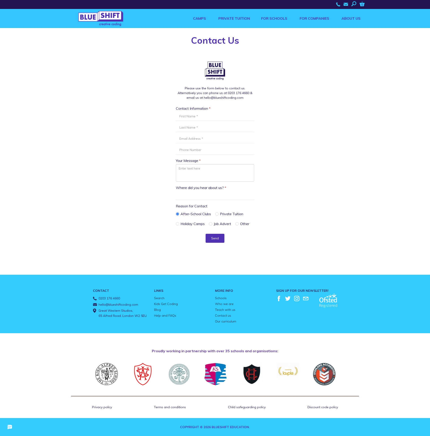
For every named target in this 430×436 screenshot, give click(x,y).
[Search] (355, 3)
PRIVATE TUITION (234, 18)
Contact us (223, 316)
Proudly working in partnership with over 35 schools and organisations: (215, 351)
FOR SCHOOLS (274, 18)
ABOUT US (351, 18)
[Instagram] (296, 298)
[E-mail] (305, 298)
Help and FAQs (165, 316)
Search (159, 298)
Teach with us (225, 310)
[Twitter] (287, 298)
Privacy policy (102, 407)
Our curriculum (225, 321)
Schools (221, 298)
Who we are (224, 304)
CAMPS (199, 18)
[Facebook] (279, 298)
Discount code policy (322, 407)
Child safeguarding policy (247, 407)
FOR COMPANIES (314, 18)
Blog (157, 310)
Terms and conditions (170, 407)
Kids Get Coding (166, 304)
